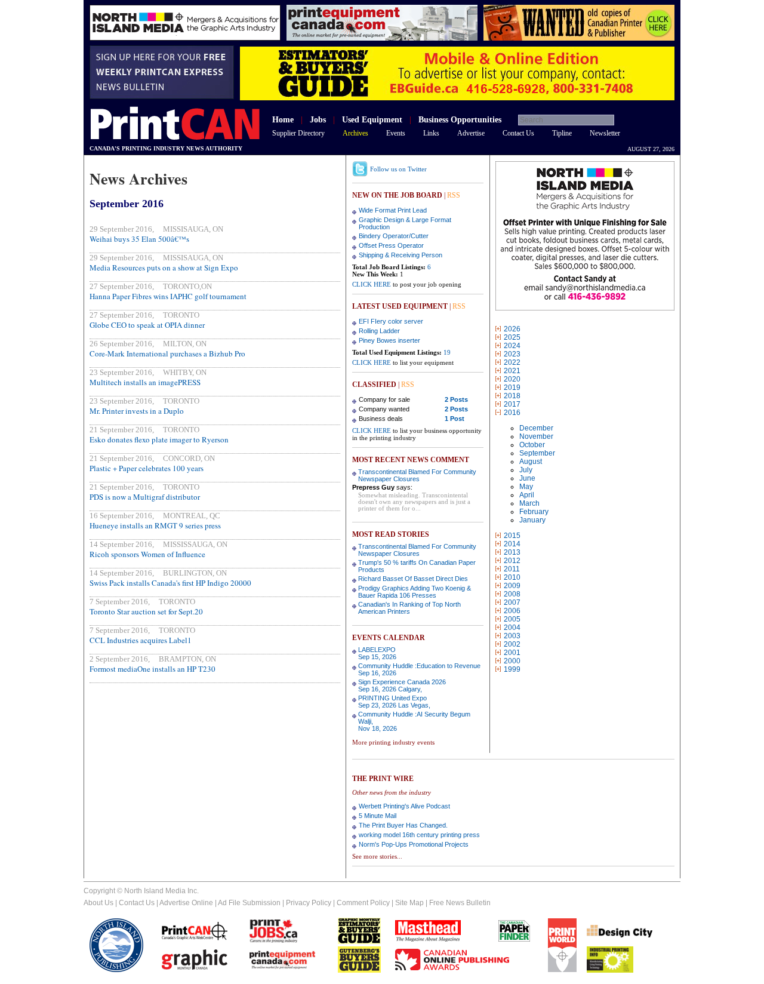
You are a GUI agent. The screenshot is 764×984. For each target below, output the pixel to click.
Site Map (409, 903)
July (525, 470)
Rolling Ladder (379, 330)
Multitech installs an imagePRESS (145, 382)
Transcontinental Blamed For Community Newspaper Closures (417, 475)
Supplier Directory (298, 133)
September (537, 453)
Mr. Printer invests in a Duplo (137, 410)
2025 (512, 337)
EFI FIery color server (391, 321)
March (529, 503)
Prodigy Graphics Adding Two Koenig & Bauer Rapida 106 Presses (414, 592)
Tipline (562, 133)
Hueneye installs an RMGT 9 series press (155, 525)
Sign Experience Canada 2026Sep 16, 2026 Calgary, (402, 685)
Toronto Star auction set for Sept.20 (146, 611)
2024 (512, 346)
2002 (512, 644)
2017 (512, 404)
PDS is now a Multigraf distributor (145, 496)
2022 (512, 362)
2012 (512, 560)
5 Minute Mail (377, 815)
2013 (512, 552)
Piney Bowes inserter (389, 340)
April (526, 495)
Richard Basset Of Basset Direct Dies (413, 578)
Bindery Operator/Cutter (394, 235)
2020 (512, 379)
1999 (512, 669)
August (530, 461)
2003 (512, 636)
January (532, 520)
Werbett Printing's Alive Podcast (404, 806)
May (526, 486)
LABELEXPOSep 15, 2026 (377, 653)
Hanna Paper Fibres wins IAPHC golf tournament (168, 296)
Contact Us (518, 133)
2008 (512, 594)
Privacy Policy (308, 903)
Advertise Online (186, 903)
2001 (512, 652)
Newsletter (605, 133)
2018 (512, 396)
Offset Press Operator (391, 245)
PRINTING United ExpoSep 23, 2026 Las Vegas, (394, 701)
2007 (512, 602)
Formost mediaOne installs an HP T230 (152, 668)
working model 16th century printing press (419, 834)
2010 (512, 577)
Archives (355, 133)
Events (395, 133)
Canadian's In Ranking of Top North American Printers (409, 608)
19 (447, 352)
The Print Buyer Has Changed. (403, 825)
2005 (512, 619)
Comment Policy (363, 903)
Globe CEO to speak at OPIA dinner (147, 324)
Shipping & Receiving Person (400, 255)
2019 (512, 387)
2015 (512, 535)
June (527, 478)
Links (431, 133)
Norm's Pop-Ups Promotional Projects (414, 844)
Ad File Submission (249, 903)
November (536, 436)
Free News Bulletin (460, 903)
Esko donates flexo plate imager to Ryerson (159, 439)
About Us (98, 903)
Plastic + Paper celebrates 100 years (147, 468)
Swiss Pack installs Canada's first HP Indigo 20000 (170, 582)
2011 (512, 569)
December (536, 428)
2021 (512, 371)
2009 (512, 586)
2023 (512, 354)
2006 (512, 611)
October (532, 445)
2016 (512, 412)
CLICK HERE (371, 284)
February (534, 512)
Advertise (471, 133)
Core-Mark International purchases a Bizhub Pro (167, 353)
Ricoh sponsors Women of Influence (147, 554)
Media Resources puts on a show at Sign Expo (164, 267)
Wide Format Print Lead (393, 210)
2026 (512, 329)
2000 (512, 661)
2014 (512, 544)
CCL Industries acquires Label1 (141, 640)
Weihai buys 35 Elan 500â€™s (139, 238)
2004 (512, 627)
